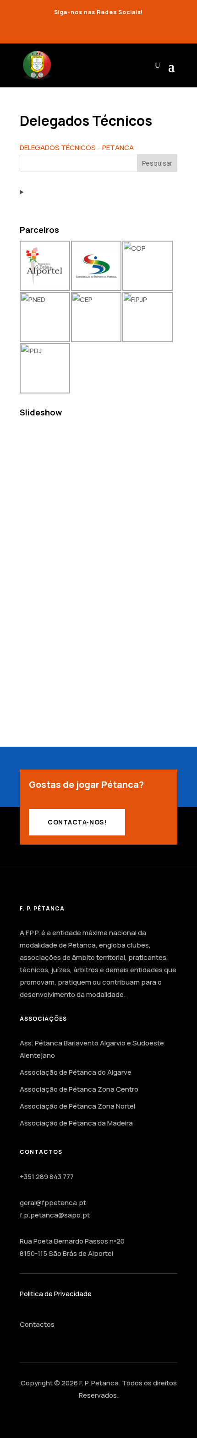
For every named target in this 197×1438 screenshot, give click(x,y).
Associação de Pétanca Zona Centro (79, 1089)
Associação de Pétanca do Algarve (75, 1072)
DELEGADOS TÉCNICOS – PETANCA (77, 147)
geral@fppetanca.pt (53, 1202)
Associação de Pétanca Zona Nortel (77, 1106)
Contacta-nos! (77, 822)
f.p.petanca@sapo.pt (55, 1215)
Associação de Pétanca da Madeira (76, 1123)
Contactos (37, 1324)
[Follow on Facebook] (89, 29)
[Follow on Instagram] (107, 29)
